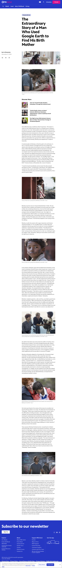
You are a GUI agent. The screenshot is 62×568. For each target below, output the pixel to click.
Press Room (20, 541)
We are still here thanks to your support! (38, 552)
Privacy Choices (40, 561)
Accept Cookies (50, 564)
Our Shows (4, 539)
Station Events (20, 549)
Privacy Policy (14, 561)
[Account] (43, 2)
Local (12, 6)
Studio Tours (20, 545)
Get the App (50, 538)
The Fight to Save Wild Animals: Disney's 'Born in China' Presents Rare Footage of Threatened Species (40, 120)
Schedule (49, 2)
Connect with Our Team (38, 549)
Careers (19, 547)
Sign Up (6, 531)
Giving (27, 6)
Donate (56, 2)
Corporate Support (36, 547)
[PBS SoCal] (7, 2)
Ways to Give (35, 541)
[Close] (60, 564)
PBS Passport (35, 543)
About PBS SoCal (21, 539)
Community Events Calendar (7, 546)
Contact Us (19, 551)
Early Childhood (19, 6)
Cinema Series (26, 15)
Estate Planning (36, 545)
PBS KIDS (4, 543)
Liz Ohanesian (7, 52)
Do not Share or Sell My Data (27, 561)
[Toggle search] (3, 6)
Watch (7, 6)
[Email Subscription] (40, 2)
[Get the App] (53, 542)
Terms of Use (5, 561)
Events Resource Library (6, 549)
